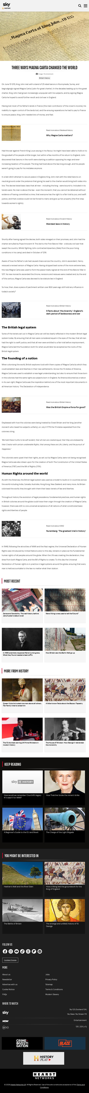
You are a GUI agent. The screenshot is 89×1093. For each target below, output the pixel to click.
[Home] (6, 6)
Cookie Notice (8, 989)
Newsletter (7, 979)
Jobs (47, 974)
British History (44, 78)
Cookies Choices (10, 960)
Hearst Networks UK (18, 1085)
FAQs (4, 994)
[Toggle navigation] (85, 6)
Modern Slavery (52, 994)
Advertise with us (9, 984)
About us (6, 974)
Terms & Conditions (54, 989)
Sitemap (49, 984)
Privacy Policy (51, 979)
